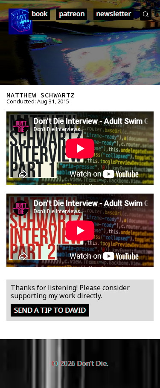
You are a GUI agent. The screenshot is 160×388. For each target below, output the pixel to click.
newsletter (113, 13)
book (39, 13)
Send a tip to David (50, 310)
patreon (71, 13)
